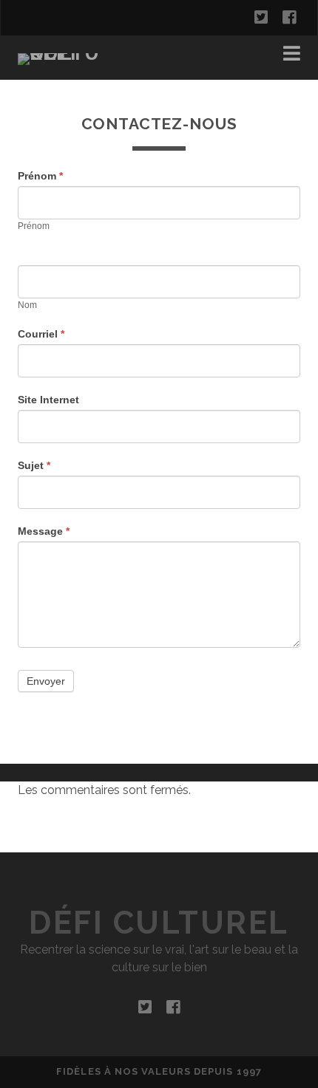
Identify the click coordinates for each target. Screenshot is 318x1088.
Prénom (40, 176)
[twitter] (261, 17)
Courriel (41, 334)
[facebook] (289, 17)
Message (44, 531)
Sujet (34, 465)
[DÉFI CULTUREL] (66, 53)
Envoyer (46, 681)
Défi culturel (159, 923)
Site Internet (48, 400)
